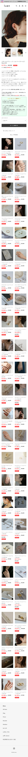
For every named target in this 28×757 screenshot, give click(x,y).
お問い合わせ (6, 735)
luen (16, 752)
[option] (8, 52)
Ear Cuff (5, 728)
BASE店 (16, 95)
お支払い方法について (10, 130)
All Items (5, 709)
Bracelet (5, 720)
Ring (4, 713)
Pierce (4, 717)
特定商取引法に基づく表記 (9, 739)
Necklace (5, 724)
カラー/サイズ (5, 117)
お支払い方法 (6, 732)
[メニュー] (25, 5)
